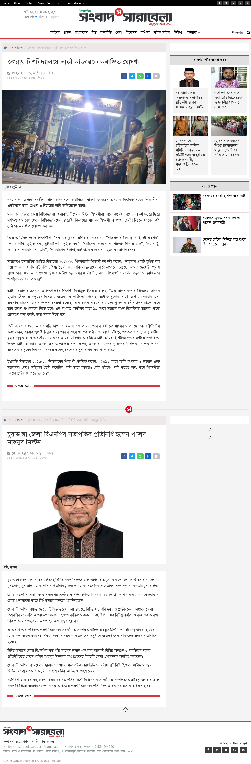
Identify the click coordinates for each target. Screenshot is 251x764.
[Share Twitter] (132, 76)
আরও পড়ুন (210, 186)
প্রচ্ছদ (67, 32)
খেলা (118, 32)
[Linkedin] (233, 3)
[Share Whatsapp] (140, 76)
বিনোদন (131, 32)
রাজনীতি (106, 32)
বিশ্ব (94, 32)
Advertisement (76, 3)
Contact (29, 3)
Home (6, 3)
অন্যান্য (192, 32)
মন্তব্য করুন (23, 386)
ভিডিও (178, 32)
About (17, 3)
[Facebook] (219, 3)
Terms (60, 3)
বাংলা (41, 17)
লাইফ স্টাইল (162, 32)
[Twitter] (226, 3)
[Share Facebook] (124, 76)
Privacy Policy (45, 3)
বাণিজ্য (145, 32)
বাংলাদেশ (81, 32)
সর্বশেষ (55, 32)
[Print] (156, 76)
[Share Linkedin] (148, 76)
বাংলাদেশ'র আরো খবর (210, 60)
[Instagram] (240, 3)
